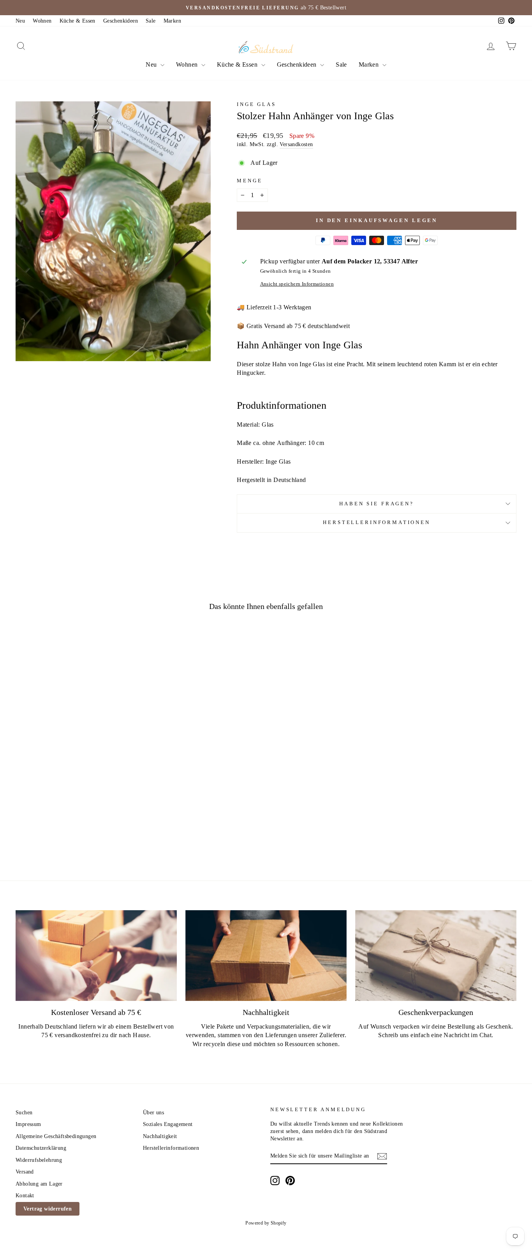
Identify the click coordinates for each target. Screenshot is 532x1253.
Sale (151, 21)
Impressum (28, 1124)
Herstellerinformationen (376, 522)
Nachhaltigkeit (160, 1136)
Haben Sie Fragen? (376, 503)
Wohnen (42, 21)
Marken (172, 21)
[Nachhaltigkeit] (266, 955)
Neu (20, 21)
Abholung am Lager (39, 1184)
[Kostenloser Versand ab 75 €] (96, 955)
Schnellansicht (75, 799)
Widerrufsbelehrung (39, 1160)
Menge (249, 181)
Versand (25, 1172)
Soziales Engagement (168, 1124)
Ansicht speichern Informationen (297, 284)
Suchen (24, 1112)
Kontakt (25, 1195)
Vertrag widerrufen (47, 1209)
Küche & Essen (77, 21)
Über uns (153, 1112)
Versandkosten (296, 144)
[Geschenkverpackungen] (435, 955)
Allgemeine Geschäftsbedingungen (56, 1136)
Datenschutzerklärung (41, 1148)
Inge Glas (256, 104)
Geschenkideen (120, 21)
